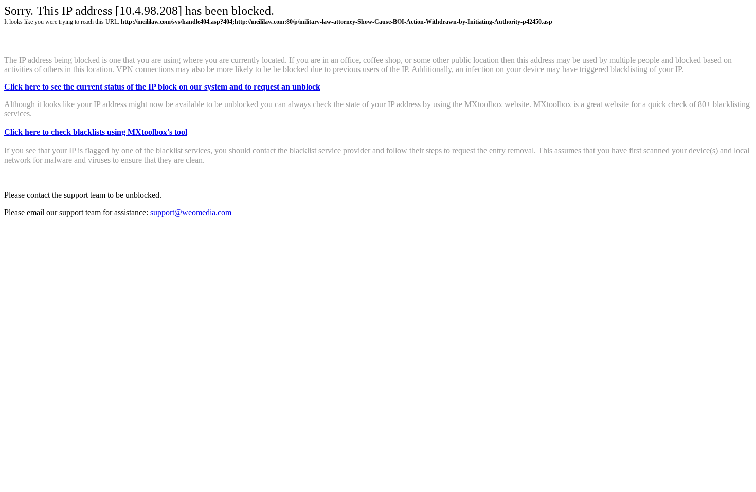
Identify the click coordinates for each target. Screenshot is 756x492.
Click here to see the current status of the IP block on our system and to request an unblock (162, 86)
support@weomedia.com (190, 212)
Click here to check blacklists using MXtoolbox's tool (95, 132)
